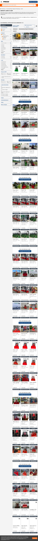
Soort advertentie (4, 27)
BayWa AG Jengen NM (25, 96)
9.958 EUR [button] (23, 46)
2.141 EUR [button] (32, 514)
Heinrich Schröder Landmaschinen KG (26, 317)
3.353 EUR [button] (23, 387)
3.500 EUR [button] (15, 410)
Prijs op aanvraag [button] (33, 46)
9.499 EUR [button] (32, 355)
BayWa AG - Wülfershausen (33, 96)
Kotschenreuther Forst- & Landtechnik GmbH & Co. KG (20, 356)
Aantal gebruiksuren (4, 100)
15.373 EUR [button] (23, 514)
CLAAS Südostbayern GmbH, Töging (26, 135)
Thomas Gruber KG (16, 213)
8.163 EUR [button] (15, 443)
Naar (7, 81)
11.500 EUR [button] (32, 443)
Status (2, 102)
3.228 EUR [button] (32, 482)
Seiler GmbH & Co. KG (25, 340)
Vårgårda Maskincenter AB (33, 483)
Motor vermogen (4, 104)
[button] (6, 25)
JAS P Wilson (25, 428)
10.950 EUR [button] (15, 46)
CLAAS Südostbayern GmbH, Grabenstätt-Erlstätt (19, 119)
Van (1, 81)
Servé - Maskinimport (25, 532)
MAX (7, 73)
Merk (2, 41)
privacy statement (3, 539)
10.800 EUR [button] (32, 117)
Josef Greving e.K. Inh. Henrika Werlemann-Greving (20, 428)
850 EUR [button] (31, 62)
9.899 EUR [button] (23, 355)
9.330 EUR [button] (23, 443)
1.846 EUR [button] (32, 531)
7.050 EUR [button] (23, 338)
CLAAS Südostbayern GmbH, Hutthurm (26, 174)
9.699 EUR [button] (15, 355)
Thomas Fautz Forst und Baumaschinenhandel (19, 174)
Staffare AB (16, 483)
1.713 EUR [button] (32, 498)
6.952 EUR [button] (15, 338)
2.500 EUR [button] (15, 387)
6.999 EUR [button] (23, 371)
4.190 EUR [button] (23, 228)
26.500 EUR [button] (15, 172)
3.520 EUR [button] (32, 338)
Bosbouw (3, 8)
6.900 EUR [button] (32, 387)
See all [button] (2, 52)
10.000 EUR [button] (32, 283)
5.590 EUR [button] (23, 459)
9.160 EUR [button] (23, 156)
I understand (35, 538)
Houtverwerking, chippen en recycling (13, 8)
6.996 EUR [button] (32, 426)
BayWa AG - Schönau (25, 47)
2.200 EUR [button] (32, 371)
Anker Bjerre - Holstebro (25, 516)
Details (2, 97)
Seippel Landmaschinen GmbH (17, 389)
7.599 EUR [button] (15, 371)
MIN (1, 73)
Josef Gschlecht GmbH (16, 268)
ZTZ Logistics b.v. (16, 47)
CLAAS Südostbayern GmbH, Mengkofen (18, 135)
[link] (17, 36)
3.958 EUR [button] (15, 482)
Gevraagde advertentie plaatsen (25, 101)
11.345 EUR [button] (32, 78)
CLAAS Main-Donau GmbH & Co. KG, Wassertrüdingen (20, 80)
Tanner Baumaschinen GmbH (34, 301)
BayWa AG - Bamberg (16, 317)
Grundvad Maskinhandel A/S (17, 516)
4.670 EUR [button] (15, 514)
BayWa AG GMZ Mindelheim (33, 80)
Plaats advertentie (33, 1)
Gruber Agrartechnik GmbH (33, 317)
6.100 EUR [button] (23, 283)
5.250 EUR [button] (23, 410)
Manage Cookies (21, 538)
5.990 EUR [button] (23, 62)
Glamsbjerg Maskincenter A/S (17, 532)
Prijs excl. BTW (3, 71)
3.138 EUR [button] (32, 459)
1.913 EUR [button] (15, 531)
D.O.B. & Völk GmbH (25, 229)
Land (2, 60)
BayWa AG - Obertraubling (33, 119)
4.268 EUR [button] (23, 531)
